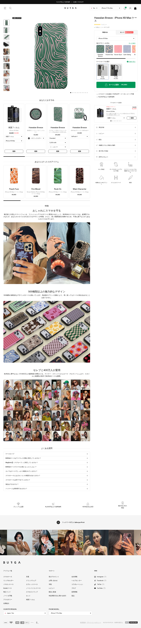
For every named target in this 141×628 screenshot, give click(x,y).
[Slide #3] (75, 92)
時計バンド (7, 592)
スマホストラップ (32, 592)
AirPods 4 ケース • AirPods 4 (79, 130)
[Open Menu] (5, 8)
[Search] (10, 8)
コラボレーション (77, 584)
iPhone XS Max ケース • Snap (14, 192)
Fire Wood (35, 189)
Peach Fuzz (14, 189)
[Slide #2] (114, 120)
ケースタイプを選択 (102, 61)
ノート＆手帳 (7, 596)
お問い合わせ (53, 580)
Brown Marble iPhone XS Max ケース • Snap (36, 192)
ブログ (74, 588)
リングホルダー (8, 580)
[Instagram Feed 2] (96, 542)
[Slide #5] (119, 120)
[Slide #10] (87, 92)
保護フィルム (14, 128)
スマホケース (7, 576)
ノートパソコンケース (33, 588)
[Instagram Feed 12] (45, 542)
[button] (100, 24)
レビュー (52, 588)
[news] (125, 8)
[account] (130, 8)
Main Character (79, 189)
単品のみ (105, 32)
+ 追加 (132, 118)
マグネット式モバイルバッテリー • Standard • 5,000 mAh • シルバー (58, 131)
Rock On (57, 189)
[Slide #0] (70, 92)
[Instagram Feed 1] (70, 542)
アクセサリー (7, 599)
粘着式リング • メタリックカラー (35, 131)
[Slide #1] (72, 92)
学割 (50, 584)
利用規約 (83, 622)
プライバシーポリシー (94, 622)
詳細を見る (132, 61)
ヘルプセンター (77, 580)
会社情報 (74, 576)
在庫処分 (6, 603)
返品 (73, 596)
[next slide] (6, 93)
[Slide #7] (82, 92)
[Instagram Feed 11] (19, 542)
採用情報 (74, 592)
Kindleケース (7, 588)
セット (126, 32)
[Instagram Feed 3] (121, 542)
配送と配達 (52, 592)
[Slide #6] (80, 92)
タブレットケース (32, 584)
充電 (27, 576)
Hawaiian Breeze (36, 128)
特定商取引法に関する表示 (57, 596)
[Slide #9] (85, 92)
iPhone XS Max (13, 130)
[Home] (70, 8)
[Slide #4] (77, 92)
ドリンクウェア (31, 580)
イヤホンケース (8, 584)
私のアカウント (54, 576)
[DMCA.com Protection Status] (131, 622)
